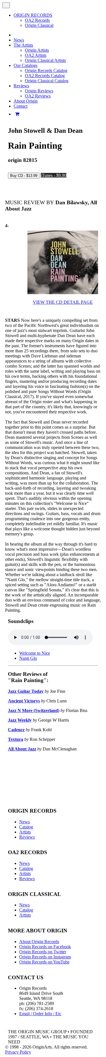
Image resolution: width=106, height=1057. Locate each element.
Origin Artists (37, 50)
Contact (20, 106)
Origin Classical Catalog (46, 80)
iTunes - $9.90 (53, 175)
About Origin (26, 101)
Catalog (26, 826)
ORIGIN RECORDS (33, 15)
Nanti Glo (28, 658)
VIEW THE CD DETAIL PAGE (63, 302)
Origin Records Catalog (46, 70)
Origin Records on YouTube (44, 962)
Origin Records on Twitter (42, 951)
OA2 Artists (35, 55)
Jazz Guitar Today (26, 691)
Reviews (27, 837)
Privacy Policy (18, 1052)
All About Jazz (22, 748)
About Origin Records (39, 941)
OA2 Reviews (38, 96)
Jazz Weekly (20, 720)
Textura (15, 739)
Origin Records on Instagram (45, 956)
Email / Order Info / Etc (40, 1013)
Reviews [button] (21, 85)
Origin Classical (39, 25)
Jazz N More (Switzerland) (33, 710)
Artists (25, 832)
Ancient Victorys (24, 700)
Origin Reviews (39, 90)
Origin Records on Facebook (45, 946)
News (19, 40)
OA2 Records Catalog (45, 75)
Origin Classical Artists (45, 60)
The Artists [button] (23, 45)
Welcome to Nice (34, 653)
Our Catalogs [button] (25, 65)
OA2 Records (37, 20)
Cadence (16, 729)
